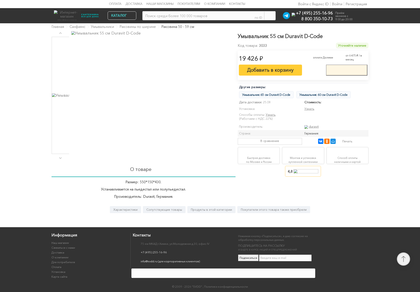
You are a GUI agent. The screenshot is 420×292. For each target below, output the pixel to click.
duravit (314, 126)
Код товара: (248, 45)
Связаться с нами (63, 247)
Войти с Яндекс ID (313, 4)
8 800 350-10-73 (317, 18)
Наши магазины (160, 4)
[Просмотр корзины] (361, 16)
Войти (337, 4)
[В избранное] (313, 70)
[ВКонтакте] (320, 141)
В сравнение (269, 141)
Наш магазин (60, 243)
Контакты (237, 4)
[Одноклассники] (327, 141)
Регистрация (356, 4)
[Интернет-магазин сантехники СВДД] (78, 14)
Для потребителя (63, 262)
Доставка (133, 4)
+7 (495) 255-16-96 (314, 13)
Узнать (309, 109)
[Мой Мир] (333, 141)
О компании (214, 4)
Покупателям (189, 4)
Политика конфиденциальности (226, 286)
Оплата (115, 4)
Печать (347, 141)
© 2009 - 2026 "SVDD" (187, 286)
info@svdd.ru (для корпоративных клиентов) (170, 261)
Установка (58, 272)
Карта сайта (59, 276)
